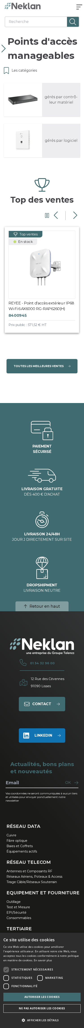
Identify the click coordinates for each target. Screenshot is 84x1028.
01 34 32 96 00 (42, 663)
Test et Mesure (18, 907)
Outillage (13, 902)
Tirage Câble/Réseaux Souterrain (31, 882)
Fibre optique (16, 841)
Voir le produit (46, 283)
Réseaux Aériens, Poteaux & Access (34, 877)
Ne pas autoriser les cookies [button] (42, 1008)
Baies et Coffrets (19, 846)
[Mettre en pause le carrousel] (47, 215)
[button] (42, 1020)
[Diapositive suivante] (75, 215)
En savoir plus (43, 960)
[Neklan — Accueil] (23, 6)
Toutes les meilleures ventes (39, 366)
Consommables (18, 918)
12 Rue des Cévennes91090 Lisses (47, 682)
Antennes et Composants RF (29, 871)
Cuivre (11, 835)
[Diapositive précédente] (56, 215)
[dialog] (42, 980)
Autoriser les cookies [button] (42, 997)
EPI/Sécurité (16, 913)
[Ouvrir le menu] (79, 7)
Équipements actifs (21, 851)
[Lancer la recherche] (73, 22)
